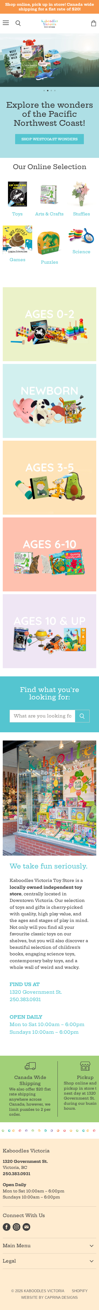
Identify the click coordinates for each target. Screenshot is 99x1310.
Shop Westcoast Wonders (49, 139)
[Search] (82, 716)
